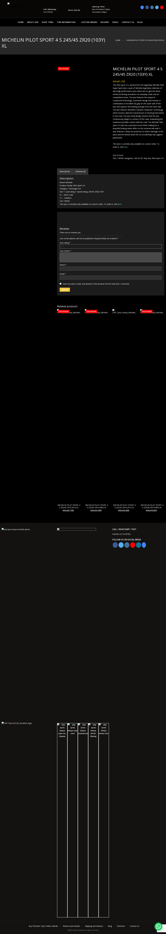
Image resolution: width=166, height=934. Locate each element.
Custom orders (89, 22)
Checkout (121, 926)
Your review (65, 251)
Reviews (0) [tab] (80, 171)
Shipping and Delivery (94, 926)
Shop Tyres (47, 22)
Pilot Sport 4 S (158, 158)
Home (21, 22)
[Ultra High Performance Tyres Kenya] (20, 5)
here (126, 147)
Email (63, 274)
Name (63, 265)
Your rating (65, 243)
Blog (140, 22)
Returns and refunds (71, 926)
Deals (115, 22)
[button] (158, 926)
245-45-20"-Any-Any (142, 158)
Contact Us (128, 22)
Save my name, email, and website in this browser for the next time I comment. (96, 284)
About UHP (33, 22)
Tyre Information (66, 22)
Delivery (105, 22)
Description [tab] (65, 171)
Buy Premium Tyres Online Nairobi (43, 926)
